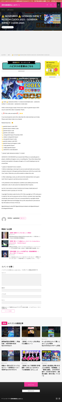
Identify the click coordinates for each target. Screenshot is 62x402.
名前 (3, 287)
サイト (3, 300)
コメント (4, 272)
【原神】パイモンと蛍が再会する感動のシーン (31, 342)
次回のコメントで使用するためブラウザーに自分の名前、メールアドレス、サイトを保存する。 (21, 308)
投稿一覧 (22, 218)
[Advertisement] (31, 42)
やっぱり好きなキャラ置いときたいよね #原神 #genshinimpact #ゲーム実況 (51, 343)
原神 (11, 27)
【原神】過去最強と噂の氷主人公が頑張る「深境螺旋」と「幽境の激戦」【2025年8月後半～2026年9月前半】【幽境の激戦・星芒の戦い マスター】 (51, 371)
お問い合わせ (10, 9)
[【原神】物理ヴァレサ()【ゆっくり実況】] (5, 235)
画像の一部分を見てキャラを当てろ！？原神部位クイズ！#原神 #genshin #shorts (11, 367)
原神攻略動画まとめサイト (17, 398)
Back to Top (31, 384)
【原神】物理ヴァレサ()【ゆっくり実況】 (20, 232)
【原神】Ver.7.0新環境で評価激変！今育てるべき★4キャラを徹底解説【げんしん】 (31, 367)
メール (4, 294)
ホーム (3, 9)
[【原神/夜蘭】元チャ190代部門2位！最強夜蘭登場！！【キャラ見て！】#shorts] (5, 253)
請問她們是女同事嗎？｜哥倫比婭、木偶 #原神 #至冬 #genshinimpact (11, 343)
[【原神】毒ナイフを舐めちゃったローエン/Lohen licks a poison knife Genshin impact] (5, 243)
